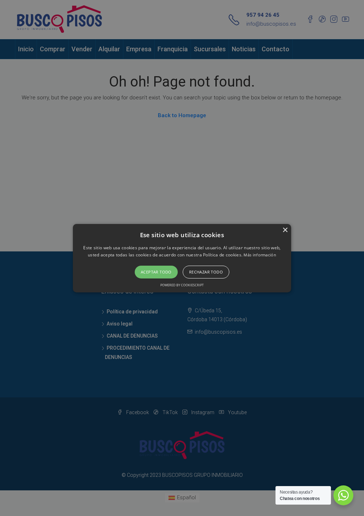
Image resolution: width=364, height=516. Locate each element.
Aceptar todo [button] (156, 272)
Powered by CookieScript (182, 285)
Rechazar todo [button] (206, 272)
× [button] (285, 230)
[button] (182, 258)
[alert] (182, 258)
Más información (259, 254)
